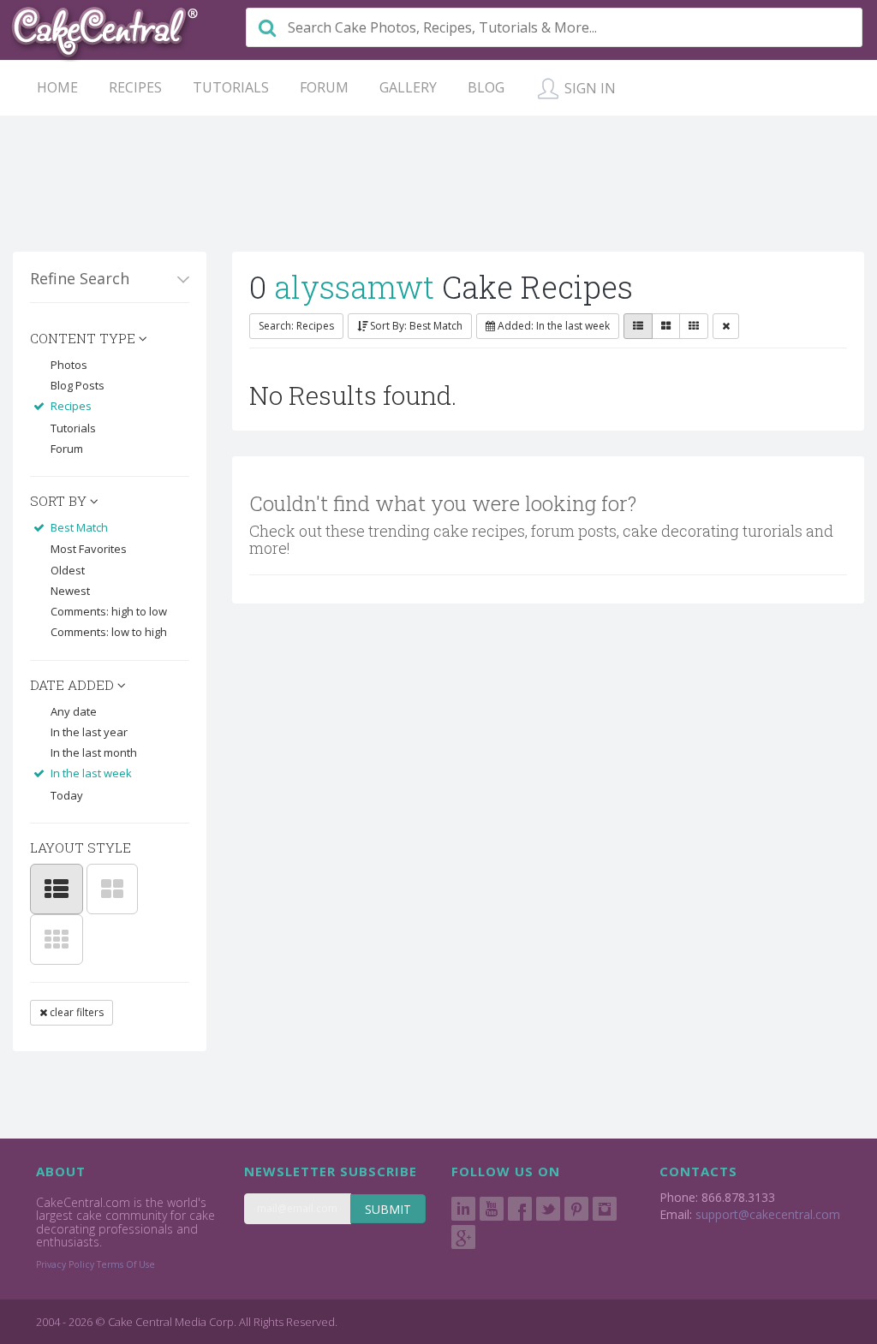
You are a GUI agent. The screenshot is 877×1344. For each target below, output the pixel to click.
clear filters (75, 1012)
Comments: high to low (109, 611)
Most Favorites (89, 548)
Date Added (73, 684)
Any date (74, 711)
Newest (70, 590)
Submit (388, 1209)
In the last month (94, 752)
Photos (69, 364)
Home (57, 87)
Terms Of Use (126, 1264)
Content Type (84, 338)
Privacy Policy (65, 1264)
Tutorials (231, 87)
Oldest (68, 570)
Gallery (408, 87)
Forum (324, 87)
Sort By (60, 500)
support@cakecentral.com (767, 1214)
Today (67, 795)
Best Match (79, 527)
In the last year (89, 732)
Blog (486, 87)
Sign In (588, 88)
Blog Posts (77, 385)
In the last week (91, 773)
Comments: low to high (109, 631)
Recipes (135, 87)
